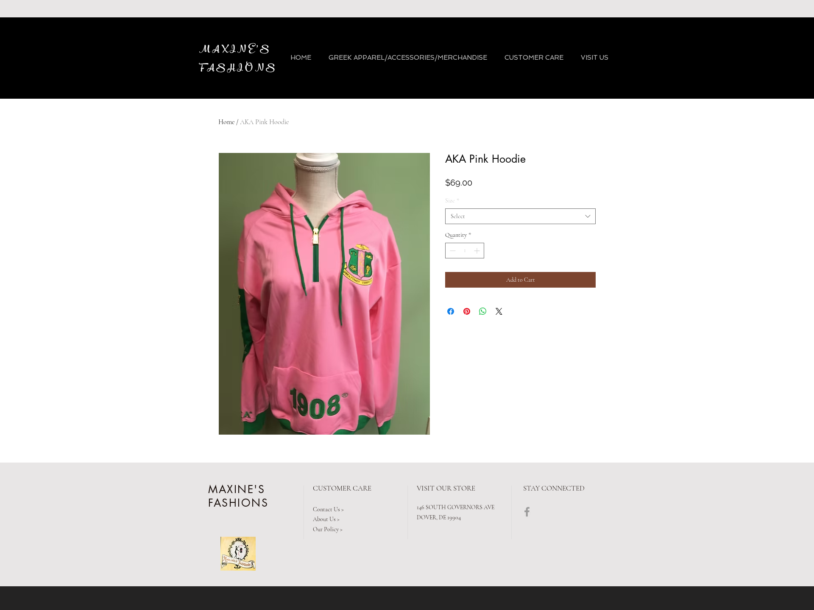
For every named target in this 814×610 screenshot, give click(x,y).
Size (452, 200)
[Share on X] (499, 311)
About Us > (326, 519)
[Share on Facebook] (451, 311)
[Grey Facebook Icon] (527, 511)
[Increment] (477, 250)
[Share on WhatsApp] (483, 311)
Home (226, 122)
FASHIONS (240, 68)
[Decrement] (451, 250)
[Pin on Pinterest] (467, 311)
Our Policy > (328, 529)
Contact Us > (328, 509)
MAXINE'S (235, 50)
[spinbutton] (464, 250)
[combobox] (520, 216)
